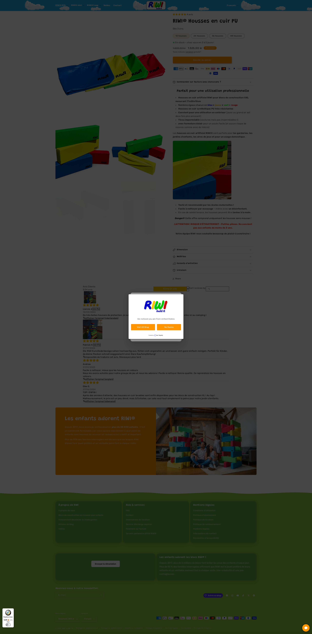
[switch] (8, 624)
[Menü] (12, 609)
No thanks (169, 327)
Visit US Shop (143, 327)
